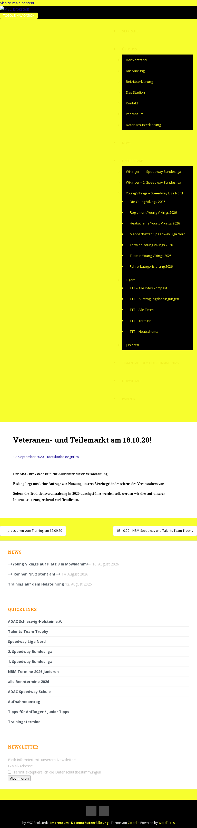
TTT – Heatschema (144, 331)
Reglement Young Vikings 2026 (153, 212)
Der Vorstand (136, 60)
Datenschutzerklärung (143, 124)
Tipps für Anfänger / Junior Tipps (38, 711)
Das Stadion (135, 92)
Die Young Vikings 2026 (147, 201)
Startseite (130, 31)
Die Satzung (135, 70)
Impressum (134, 114)
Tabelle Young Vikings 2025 (151, 255)
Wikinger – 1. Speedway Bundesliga (153, 171)
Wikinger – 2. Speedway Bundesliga (153, 182)
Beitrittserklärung (139, 81)
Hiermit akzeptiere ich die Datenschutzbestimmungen (56, 772)
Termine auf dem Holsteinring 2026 (150, 363)
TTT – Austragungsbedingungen (154, 298)
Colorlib (134, 823)
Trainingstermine (24, 721)
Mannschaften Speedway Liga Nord (157, 234)
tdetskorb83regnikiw (63, 456)
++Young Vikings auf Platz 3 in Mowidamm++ (49, 564)
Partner (128, 399)
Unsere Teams (132, 161)
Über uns (129, 49)
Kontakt (132, 103)
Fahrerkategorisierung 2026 (151, 266)
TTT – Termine (140, 320)
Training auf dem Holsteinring (36, 584)
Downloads (132, 381)
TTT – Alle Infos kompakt (148, 288)
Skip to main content (17, 3)
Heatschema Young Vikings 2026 (155, 223)
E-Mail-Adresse (20, 765)
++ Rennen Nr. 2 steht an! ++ (34, 574)
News (126, 143)
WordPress (167, 823)
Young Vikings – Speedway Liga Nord (154, 193)
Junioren (132, 345)
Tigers (130, 279)
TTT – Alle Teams (142, 309)
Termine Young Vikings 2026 (151, 244)
